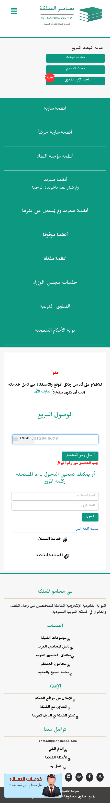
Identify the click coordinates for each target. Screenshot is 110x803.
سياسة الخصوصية (68, 792)
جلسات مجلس (55, 283)
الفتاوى (55, 307)
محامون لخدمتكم (54, 665)
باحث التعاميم (75, 69)
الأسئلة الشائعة (56, 758)
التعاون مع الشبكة (53, 708)
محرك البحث (75, 58)
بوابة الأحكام (55, 331)
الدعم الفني (56, 750)
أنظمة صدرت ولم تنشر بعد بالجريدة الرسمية (55, 184)
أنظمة (55, 109)
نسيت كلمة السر (87, 529)
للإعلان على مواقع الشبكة (53, 699)
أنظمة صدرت (55, 212)
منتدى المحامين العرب (53, 656)
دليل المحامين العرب (54, 647)
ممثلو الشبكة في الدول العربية (53, 716)
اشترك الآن (42, 392)
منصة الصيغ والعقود (53, 673)
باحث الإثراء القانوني (77, 80)
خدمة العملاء (49, 539)
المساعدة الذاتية (49, 556)
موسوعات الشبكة (54, 639)
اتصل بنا (56, 767)
